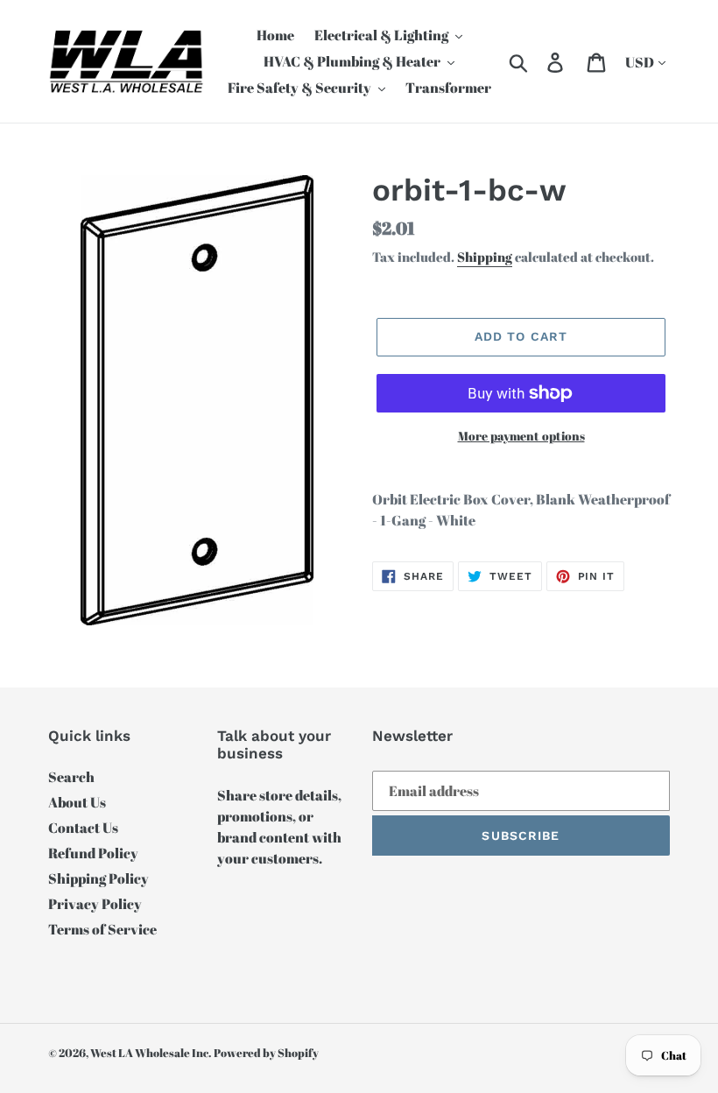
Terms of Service (102, 929)
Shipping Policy (98, 878)
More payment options (521, 435)
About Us (77, 802)
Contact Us (83, 827)
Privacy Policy (95, 903)
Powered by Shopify (266, 1053)
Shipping (484, 256)
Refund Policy (93, 853)
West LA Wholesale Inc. (150, 1053)
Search (71, 776)
